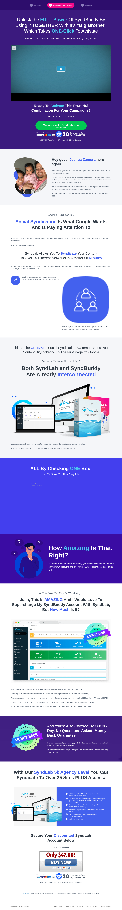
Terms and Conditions (92, 906)
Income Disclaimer (69, 906)
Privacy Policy (58, 906)
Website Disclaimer (106, 906)
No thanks (26, 893)
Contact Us (80, 906)
